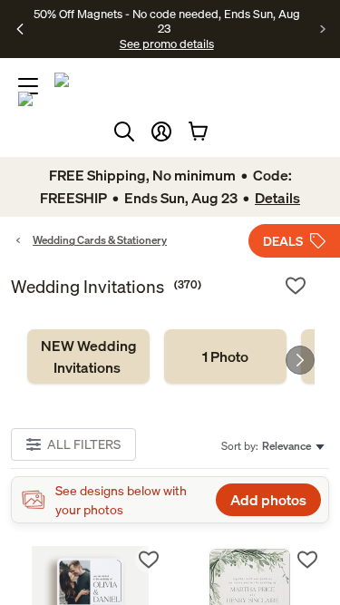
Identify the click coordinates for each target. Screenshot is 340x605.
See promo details (167, 43)
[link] (88, 356)
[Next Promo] (323, 29)
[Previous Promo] (20, 29)
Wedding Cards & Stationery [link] (100, 240)
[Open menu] (28, 86)
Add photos (268, 500)
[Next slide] (300, 360)
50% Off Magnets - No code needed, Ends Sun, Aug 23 (167, 20)
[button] (161, 131)
